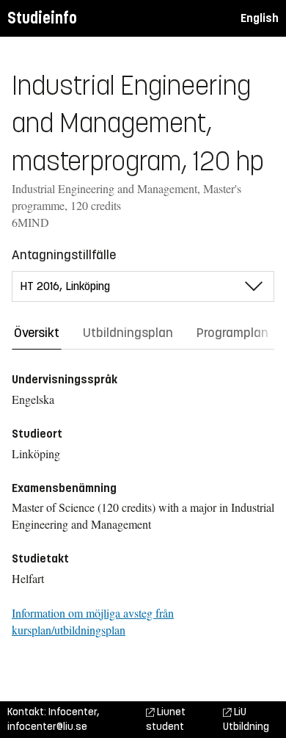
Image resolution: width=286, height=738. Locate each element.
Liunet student (166, 719)
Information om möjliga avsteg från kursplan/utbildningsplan (93, 621)
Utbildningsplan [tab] (128, 333)
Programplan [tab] (232, 333)
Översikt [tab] (36, 333)
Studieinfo (42, 18)
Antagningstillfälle (64, 255)
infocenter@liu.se (47, 726)
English (260, 18)
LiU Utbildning (246, 719)
